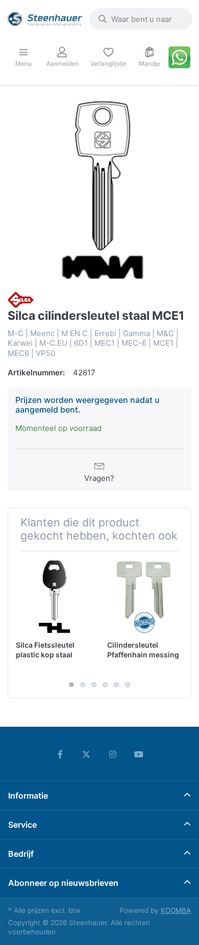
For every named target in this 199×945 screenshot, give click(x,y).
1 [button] (71, 684)
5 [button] (116, 684)
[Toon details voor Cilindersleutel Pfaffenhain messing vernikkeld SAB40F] (145, 596)
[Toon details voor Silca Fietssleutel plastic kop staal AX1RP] (53, 596)
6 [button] (127, 684)
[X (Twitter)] (86, 754)
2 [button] (82, 684)
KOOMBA (176, 910)
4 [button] (105, 684)
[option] (99, 190)
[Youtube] (139, 754)
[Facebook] (60, 754)
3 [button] (93, 684)
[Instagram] (113, 754)
